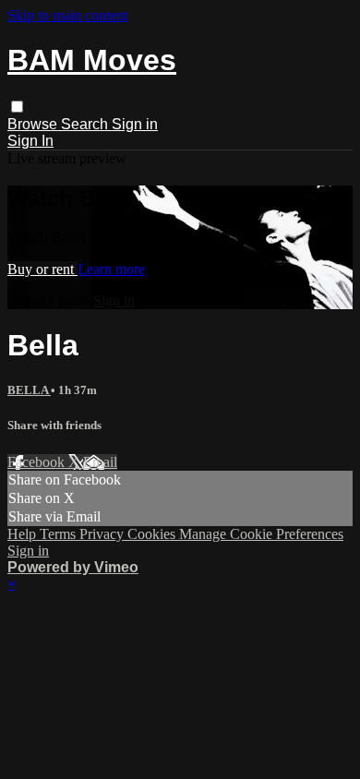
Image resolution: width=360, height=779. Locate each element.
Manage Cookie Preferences (261, 534)
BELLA (29, 390)
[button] (17, 107)
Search (86, 124)
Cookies (153, 534)
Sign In (30, 141)
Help (23, 534)
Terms (59, 534)
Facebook (37, 462)
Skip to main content (67, 15)
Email (100, 462)
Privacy (103, 534)
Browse (34, 124)
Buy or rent (42, 269)
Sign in (135, 124)
